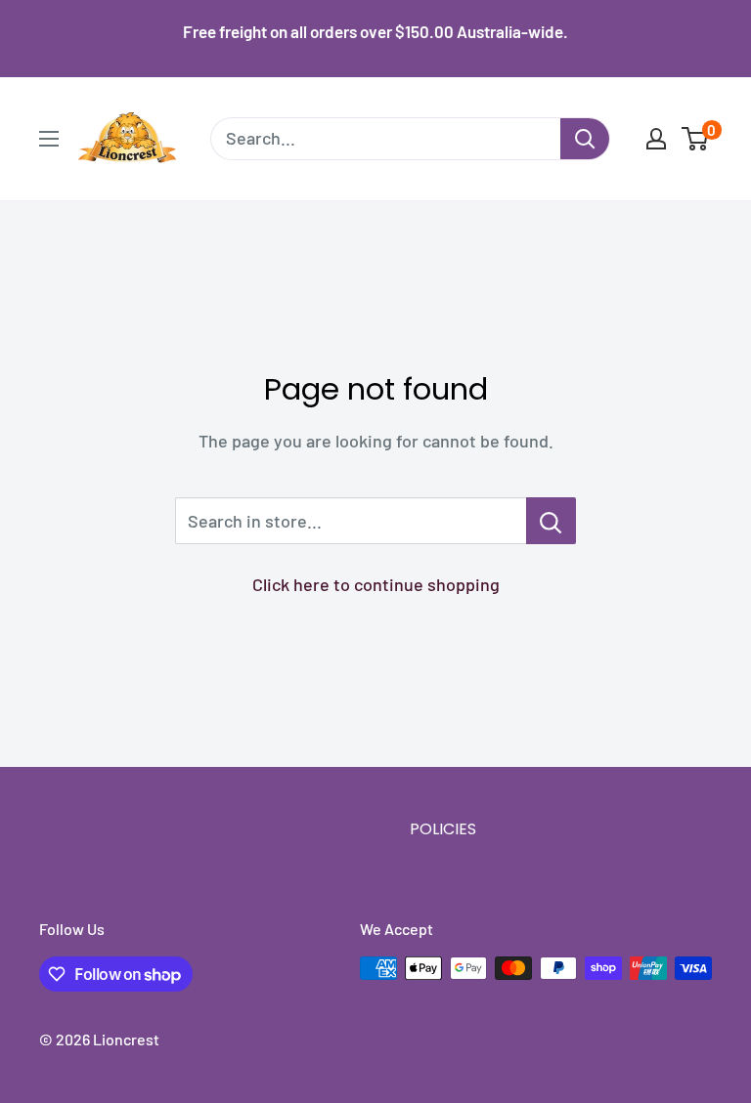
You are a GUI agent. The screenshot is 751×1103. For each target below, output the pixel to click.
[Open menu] (49, 139)
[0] (696, 138)
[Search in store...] (551, 520)
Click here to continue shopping (376, 584)
